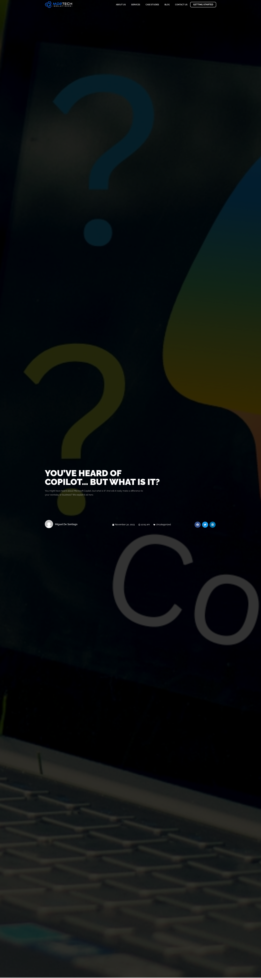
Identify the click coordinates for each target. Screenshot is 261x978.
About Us (121, 5)
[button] (198, 525)
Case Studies (152, 5)
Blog (167, 5)
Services (135, 5)
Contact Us (181, 5)
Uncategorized (163, 524)
